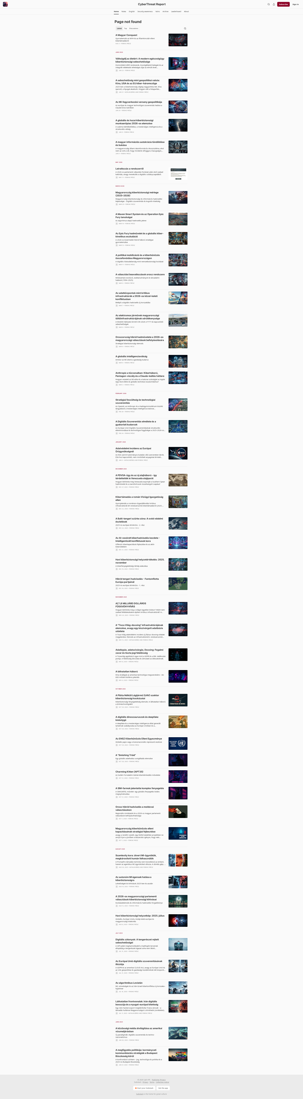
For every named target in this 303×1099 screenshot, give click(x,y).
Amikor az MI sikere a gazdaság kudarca (132, 359)
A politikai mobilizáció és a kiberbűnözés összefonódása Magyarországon (138, 257)
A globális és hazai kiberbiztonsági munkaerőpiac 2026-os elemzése (134, 122)
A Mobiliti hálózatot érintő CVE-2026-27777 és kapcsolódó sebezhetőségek (139, 323)
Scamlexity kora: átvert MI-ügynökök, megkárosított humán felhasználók (136, 857)
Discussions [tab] (133, 28)
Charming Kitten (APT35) (129, 771)
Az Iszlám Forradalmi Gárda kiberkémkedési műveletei (138, 775)
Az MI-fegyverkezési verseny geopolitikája (139, 102)
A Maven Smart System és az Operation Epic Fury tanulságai (140, 216)
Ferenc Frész (126, 43)
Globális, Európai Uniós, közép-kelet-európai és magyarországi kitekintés (135, 920)
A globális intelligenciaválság (131, 356)
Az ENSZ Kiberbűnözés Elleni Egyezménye (139, 738)
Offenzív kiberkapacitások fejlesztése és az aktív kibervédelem (135, 545)
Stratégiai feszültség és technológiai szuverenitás (135, 401)
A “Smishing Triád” (126, 755)
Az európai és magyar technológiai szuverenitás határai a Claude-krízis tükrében (139, 106)
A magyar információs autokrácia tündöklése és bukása (140, 143)
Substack (139, 1094)
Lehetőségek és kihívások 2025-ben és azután (134, 883)
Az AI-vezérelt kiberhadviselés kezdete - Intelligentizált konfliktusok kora (138, 539)
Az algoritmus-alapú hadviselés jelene (131, 220)
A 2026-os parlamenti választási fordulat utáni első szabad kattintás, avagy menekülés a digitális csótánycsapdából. (139, 173)
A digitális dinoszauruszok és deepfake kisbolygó (137, 718)
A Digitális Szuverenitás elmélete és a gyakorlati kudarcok (136, 423)
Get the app (163, 1088)
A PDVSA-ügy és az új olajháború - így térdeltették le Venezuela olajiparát (136, 477)
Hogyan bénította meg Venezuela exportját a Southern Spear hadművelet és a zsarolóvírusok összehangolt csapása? (140, 482)
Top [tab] (125, 28)
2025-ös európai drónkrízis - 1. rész (130, 585)
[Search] (268, 4)
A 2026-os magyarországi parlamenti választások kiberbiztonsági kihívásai (136, 898)
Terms (152, 1082)
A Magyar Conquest (126, 35)
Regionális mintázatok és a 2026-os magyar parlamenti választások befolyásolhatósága (138, 814)
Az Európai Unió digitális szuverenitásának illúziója (139, 963)
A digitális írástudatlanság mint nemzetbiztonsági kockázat (139, 261)
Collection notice (162, 1082)
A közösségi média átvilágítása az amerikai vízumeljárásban (139, 1030)
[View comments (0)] (133, 46)
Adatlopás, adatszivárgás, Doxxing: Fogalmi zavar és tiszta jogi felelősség (139, 651)
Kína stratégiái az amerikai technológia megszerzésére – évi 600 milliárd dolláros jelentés (140, 676)
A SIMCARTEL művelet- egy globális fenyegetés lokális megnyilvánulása (138, 792)
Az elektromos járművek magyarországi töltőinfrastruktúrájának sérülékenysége (138, 317)
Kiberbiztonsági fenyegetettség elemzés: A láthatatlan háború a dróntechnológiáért (140, 702)
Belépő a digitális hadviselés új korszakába (133, 302)
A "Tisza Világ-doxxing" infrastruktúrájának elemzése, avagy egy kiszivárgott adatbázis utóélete (139, 628)
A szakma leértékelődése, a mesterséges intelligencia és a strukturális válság (139, 128)
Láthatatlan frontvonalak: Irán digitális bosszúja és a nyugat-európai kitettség (137, 1003)
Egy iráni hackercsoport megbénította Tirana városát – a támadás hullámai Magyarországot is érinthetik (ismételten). (140, 1009)
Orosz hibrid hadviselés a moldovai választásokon (135, 808)
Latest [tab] (119, 28)
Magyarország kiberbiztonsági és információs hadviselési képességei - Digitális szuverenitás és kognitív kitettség (139, 200)
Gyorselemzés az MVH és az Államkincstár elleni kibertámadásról (135, 39)
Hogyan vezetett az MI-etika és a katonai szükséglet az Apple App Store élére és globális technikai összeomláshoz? (140, 380)
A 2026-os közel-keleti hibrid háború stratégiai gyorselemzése (134, 241)
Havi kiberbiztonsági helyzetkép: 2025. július (140, 915)
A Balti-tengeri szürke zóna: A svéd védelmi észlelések (139, 520)
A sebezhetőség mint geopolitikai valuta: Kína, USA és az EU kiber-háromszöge (138, 82)
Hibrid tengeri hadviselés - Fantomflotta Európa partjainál (137, 580)
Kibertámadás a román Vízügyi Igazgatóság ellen (139, 498)
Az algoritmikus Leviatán (129, 983)
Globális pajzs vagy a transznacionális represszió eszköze (139, 742)
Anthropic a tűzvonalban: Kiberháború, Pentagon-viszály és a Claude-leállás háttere (140, 374)
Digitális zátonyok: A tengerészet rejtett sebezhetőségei (137, 941)
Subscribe (283, 4)
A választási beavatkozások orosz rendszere (140, 274)
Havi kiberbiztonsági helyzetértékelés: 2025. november (140, 561)
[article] (151, 41)
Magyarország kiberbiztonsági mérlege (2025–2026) (137, 194)
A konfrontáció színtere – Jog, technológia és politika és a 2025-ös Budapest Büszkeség (139, 1060)
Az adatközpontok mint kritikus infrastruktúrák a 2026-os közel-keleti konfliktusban (137, 296)
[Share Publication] (274, 4)
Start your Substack (145, 1088)
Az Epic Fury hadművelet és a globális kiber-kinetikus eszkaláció (139, 235)
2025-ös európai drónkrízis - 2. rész (130, 525)
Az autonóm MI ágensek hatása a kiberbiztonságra (133, 879)
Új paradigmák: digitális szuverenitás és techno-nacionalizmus (135, 1036)
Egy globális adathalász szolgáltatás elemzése (134, 758)
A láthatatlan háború (127, 671)
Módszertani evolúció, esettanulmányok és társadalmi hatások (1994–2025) (137, 279)
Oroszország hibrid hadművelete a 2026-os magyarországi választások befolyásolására (140, 339)
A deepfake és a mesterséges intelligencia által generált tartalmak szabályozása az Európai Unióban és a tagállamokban (138, 724)
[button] (116, 11)
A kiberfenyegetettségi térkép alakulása (132, 566)
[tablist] (128, 28)
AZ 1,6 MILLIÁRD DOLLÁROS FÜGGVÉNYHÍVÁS (131, 605)
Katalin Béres (130, 92)
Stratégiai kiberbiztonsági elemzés (129, 343)
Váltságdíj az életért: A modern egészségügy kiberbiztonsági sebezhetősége (140, 60)
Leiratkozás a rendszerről (130, 168)
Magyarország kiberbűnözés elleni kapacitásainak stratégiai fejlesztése (135, 830)
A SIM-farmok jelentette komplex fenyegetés (140, 788)
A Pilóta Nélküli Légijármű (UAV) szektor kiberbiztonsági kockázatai (137, 697)
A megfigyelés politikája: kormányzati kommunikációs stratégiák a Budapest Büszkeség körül (136, 1053)
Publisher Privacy (159, 1080)
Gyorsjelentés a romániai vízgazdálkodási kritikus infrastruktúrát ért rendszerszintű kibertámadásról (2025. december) (139, 504)
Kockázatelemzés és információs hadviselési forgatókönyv (139, 903)
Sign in (296, 4)
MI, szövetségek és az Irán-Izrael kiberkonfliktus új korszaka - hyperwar (140, 987)
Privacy (145, 1082)
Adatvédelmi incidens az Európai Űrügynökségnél (133, 450)
